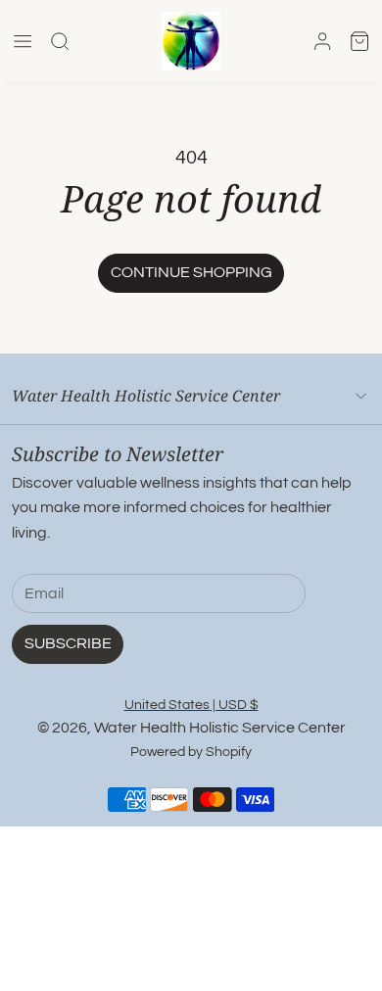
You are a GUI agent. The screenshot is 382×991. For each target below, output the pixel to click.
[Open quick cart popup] (359, 41)
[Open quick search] (59, 41)
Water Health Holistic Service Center (220, 727)
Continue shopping (191, 272)
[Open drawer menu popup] (22, 41)
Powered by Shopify (191, 751)
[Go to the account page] (322, 41)
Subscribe (68, 643)
